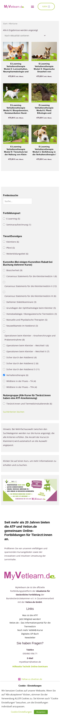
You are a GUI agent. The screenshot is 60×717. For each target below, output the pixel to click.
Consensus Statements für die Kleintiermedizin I (31, 276)
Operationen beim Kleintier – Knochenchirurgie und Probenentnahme (30, 337)
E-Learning (13, 218)
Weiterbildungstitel (17, 253)
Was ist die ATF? (30, 615)
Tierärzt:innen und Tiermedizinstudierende (29, 403)
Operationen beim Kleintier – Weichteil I (27, 345)
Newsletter (30, 637)
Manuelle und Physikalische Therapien (26, 319)
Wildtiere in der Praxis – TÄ (21, 381)
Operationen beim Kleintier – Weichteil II (27, 351)
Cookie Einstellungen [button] (21, 711)
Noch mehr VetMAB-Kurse (30, 630)
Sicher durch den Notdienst (21, 357)
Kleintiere (12, 241)
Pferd (10, 247)
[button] (32, 6)
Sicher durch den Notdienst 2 (22, 363)
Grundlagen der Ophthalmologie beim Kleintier (31, 308)
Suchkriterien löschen (13, 411)
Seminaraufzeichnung (18, 224)
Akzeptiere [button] (40, 712)
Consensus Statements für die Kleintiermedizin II (31, 286)
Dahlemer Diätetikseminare (21, 302)
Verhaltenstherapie (17, 375)
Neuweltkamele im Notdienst (22, 325)
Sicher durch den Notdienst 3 (22, 369)
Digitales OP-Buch (30, 633)
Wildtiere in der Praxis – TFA (21, 387)
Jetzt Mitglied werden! (30, 619)
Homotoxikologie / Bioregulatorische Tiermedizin (31, 314)
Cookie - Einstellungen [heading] (30, 686)
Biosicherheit (14, 270)
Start (5, 23)
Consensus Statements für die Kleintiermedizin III (30, 296)
